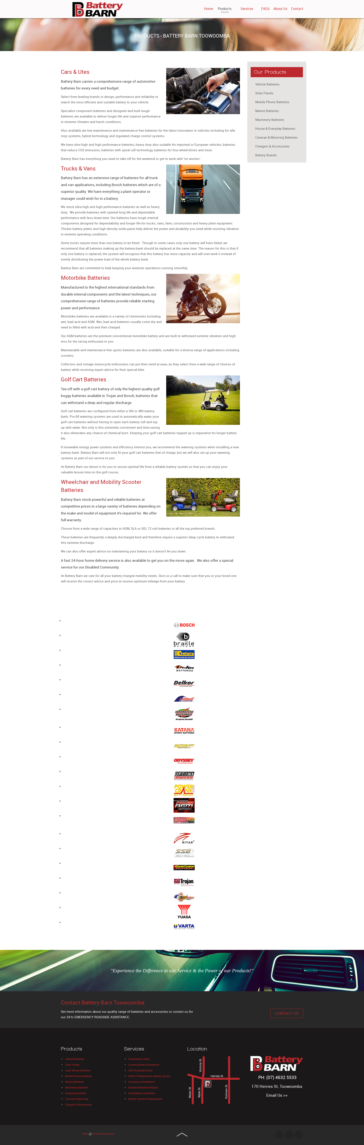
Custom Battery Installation (143, 1064)
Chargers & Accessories (272, 146)
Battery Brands (266, 155)
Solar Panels (264, 93)
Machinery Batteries (269, 119)
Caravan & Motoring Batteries (276, 137)
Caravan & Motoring (76, 1098)
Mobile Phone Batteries (272, 102)
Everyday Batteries (75, 1093)
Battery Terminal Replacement (145, 1098)
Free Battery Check (139, 1059)
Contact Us (287, 1013)
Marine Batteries (267, 111)
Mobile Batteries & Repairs (143, 1087)
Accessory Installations (141, 1081)
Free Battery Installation (141, 1093)
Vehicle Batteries (267, 84)
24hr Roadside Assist (140, 1070)
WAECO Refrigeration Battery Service (149, 1076)
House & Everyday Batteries (275, 128)
